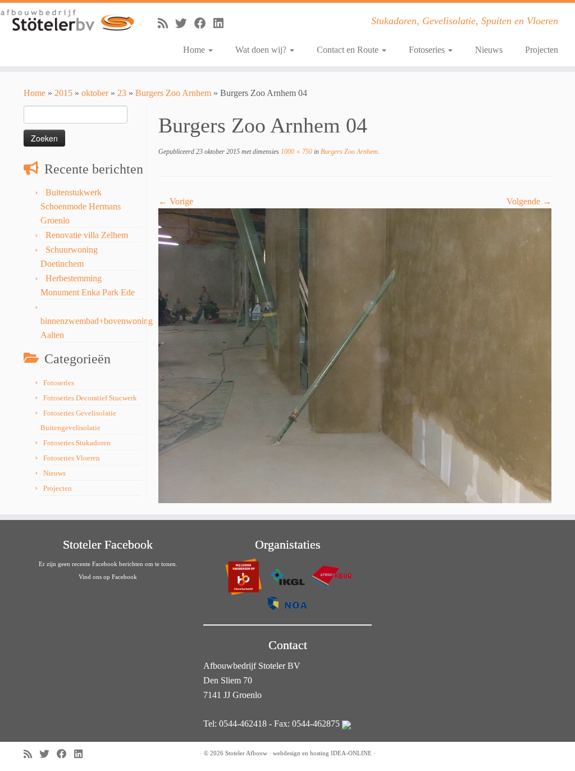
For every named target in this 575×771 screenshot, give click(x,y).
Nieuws (489, 49)
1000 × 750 (295, 152)
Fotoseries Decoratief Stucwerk (90, 398)
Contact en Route (349, 49)
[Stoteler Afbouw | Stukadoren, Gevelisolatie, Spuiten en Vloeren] (67, 20)
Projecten (541, 49)
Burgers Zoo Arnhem (173, 93)
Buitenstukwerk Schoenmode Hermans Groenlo (80, 206)
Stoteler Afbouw (246, 753)
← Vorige (175, 201)
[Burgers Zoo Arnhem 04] (354, 355)
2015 (63, 93)
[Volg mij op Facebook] (203, 23)
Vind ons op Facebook (108, 576)
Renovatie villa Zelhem (86, 235)
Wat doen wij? (262, 49)
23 (121, 93)
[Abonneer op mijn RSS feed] (166, 23)
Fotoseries (428, 49)
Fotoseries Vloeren (71, 458)
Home (195, 49)
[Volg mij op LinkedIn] (222, 23)
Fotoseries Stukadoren (77, 443)
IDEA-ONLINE (351, 753)
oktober (94, 93)
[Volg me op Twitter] (184, 23)
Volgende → (528, 201)
